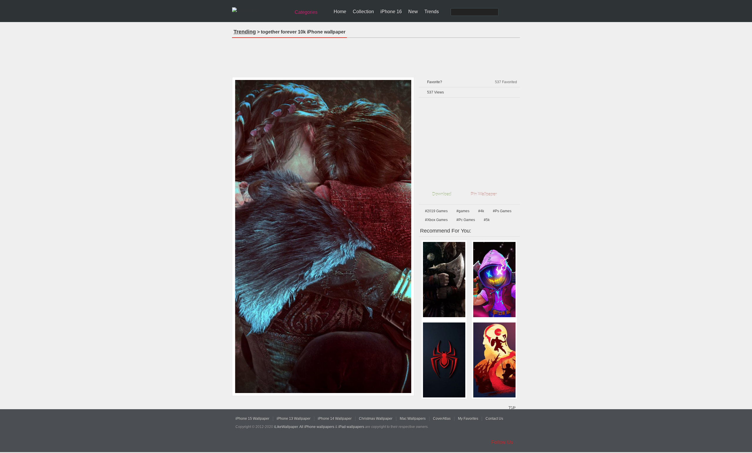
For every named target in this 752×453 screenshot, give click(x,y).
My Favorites (468, 419)
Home (340, 11)
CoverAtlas (442, 419)
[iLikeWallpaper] (260, 10)
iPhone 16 (391, 11)
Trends (431, 11)
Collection (363, 11)
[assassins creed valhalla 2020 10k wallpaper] (444, 279)
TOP (511, 407)
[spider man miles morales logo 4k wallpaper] (444, 360)
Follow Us (502, 442)
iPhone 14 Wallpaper (335, 419)
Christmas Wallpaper (375, 419)
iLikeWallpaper (286, 427)
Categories (306, 12)
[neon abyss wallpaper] (494, 279)
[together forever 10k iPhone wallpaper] (323, 236)
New (413, 11)
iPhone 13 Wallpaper (293, 419)
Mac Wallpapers (413, 419)
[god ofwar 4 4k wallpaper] (494, 360)
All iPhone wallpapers (316, 427)
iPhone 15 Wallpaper (252, 419)
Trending (245, 32)
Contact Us (494, 419)
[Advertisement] (376, 55)
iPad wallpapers (351, 427)
